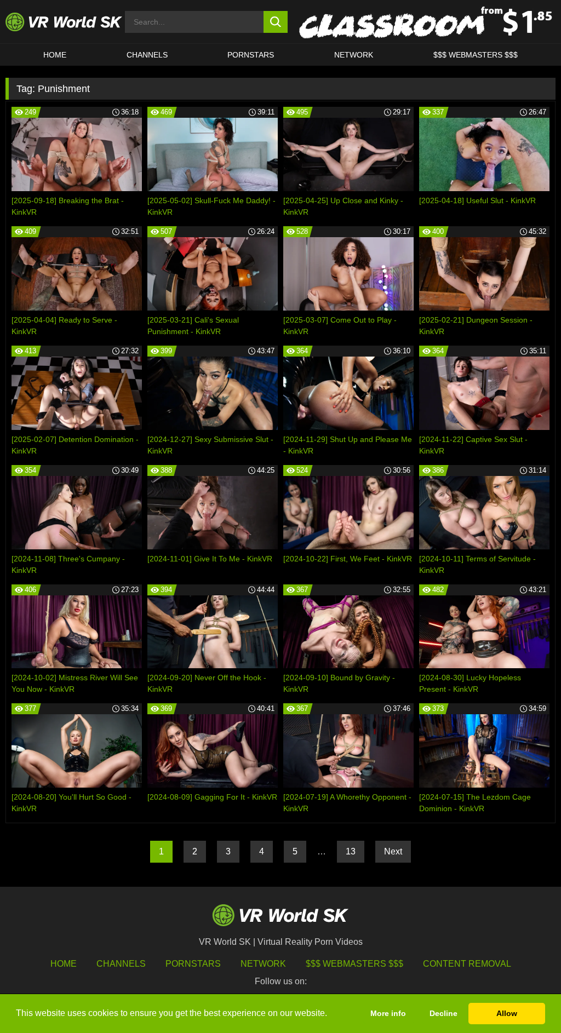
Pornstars (250, 54)
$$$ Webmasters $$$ (354, 963)
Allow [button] (506, 1013)
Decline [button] (443, 1013)
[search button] (276, 22)
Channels (147, 54)
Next (393, 851)
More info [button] (388, 1013)
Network (353, 54)
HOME (54, 54)
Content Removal (467, 963)
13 (351, 851)
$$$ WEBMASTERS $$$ (475, 54)
